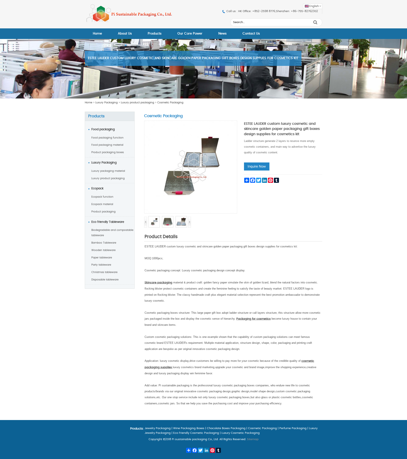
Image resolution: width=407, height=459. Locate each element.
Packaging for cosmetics (253, 319)
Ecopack (97, 188)
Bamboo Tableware (103, 242)
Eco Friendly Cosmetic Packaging (196, 433)
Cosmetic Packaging (170, 102)
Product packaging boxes (107, 152)
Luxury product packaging (137, 102)
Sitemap (253, 439)
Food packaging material (107, 145)
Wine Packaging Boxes (188, 428)
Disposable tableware (104, 279)
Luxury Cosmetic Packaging (241, 433)
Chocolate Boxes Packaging (226, 428)
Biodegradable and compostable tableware (112, 233)
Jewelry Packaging (158, 428)
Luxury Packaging (106, 102)
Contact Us (251, 33)
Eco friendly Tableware (107, 221)
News (222, 33)
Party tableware (101, 264)
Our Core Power (189, 33)
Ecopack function (102, 197)
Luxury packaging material (108, 171)
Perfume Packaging (293, 428)
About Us (125, 33)
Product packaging (103, 211)
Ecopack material (102, 204)
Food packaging (103, 129)
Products (155, 33)
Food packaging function (107, 137)
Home (97, 33)
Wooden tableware (103, 250)
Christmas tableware (104, 272)
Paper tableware (101, 257)
